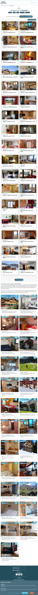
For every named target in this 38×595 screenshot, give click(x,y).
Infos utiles (22, 12)
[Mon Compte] (32, 2)
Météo (14, 12)
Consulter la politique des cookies (14, 592)
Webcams (10, 12)
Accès (18, 12)
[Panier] (34, 2)
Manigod (7, 5)
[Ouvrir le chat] (35, 592)
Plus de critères (32, 19)
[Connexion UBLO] (1, 594)
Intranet (19, 577)
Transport (27, 12)
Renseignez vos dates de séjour (26, 16)
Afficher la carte (18, 279)
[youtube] (19, 574)
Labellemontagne (2, 5)
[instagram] (21, 574)
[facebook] (17, 574)
